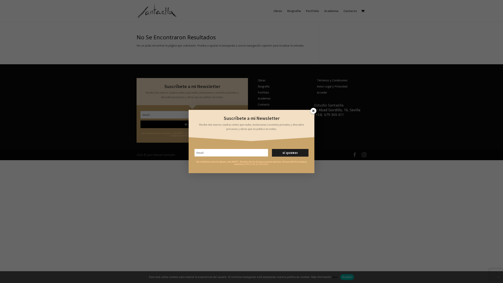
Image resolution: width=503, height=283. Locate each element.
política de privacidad (255, 164)
